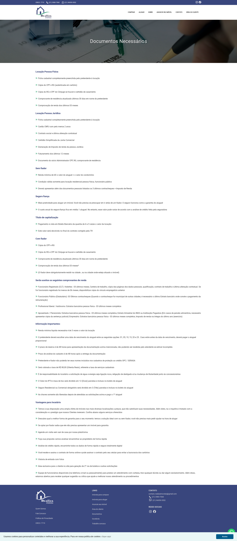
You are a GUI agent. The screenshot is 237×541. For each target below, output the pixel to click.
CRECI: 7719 (40, 523)
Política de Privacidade (44, 518)
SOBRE (150, 12)
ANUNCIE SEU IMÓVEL (164, 12)
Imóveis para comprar (100, 495)
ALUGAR (141, 12)
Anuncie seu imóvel (99, 504)
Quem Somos (41, 509)
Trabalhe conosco (99, 524)
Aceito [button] (224, 537)
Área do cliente (97, 509)
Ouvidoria (95, 519)
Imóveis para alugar (99, 500)
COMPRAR (131, 12)
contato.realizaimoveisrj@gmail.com (163, 494)
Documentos (97, 514)
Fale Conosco (41, 513)
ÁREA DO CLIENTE (192, 12)
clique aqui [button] (106, 536)
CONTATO (179, 12)
